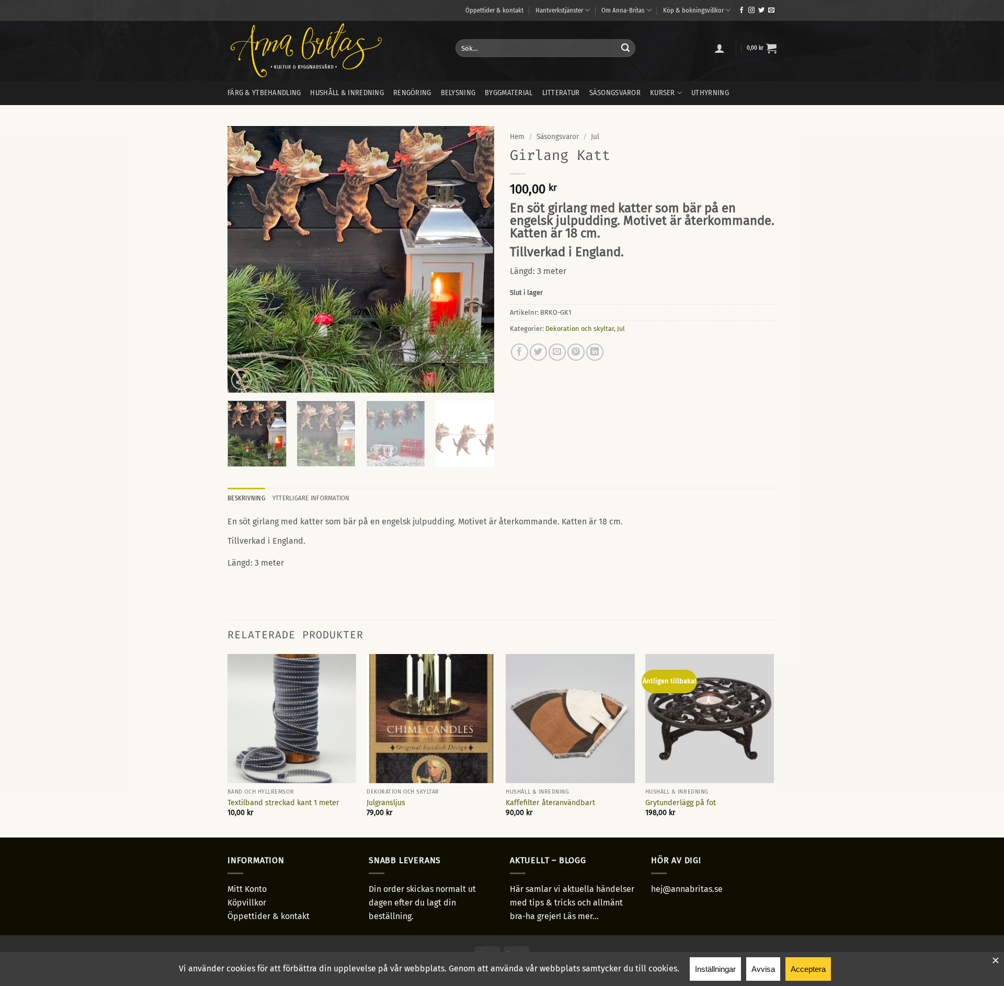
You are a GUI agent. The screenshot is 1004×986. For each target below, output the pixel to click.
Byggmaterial (508, 92)
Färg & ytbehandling (264, 92)
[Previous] (245, 259)
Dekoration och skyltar (579, 329)
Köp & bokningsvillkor (693, 10)
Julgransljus (386, 802)
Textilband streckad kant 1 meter (283, 802)
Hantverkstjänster (559, 10)
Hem (517, 136)
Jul (595, 136)
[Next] (475, 259)
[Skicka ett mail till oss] (771, 10)
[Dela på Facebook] (519, 352)
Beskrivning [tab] (246, 498)
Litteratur (561, 92)
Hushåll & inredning (346, 92)
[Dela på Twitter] (538, 352)
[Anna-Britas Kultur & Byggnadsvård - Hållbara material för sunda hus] (333, 51)
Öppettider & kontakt (494, 10)
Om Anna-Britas (622, 10)
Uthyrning (710, 92)
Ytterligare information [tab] (311, 498)
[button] (719, 48)
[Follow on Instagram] (751, 10)
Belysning (458, 92)
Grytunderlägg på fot (680, 802)
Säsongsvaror (615, 92)
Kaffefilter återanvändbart (550, 802)
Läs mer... (581, 916)
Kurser (662, 92)
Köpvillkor (246, 903)
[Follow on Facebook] (741, 10)
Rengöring (412, 92)
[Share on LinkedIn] (594, 352)
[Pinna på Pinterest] (576, 352)
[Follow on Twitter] (761, 10)
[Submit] (625, 48)
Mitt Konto (247, 889)
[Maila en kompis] (557, 352)
